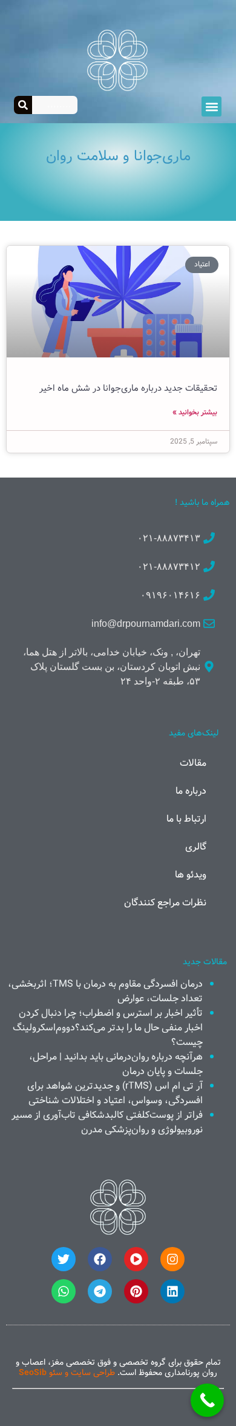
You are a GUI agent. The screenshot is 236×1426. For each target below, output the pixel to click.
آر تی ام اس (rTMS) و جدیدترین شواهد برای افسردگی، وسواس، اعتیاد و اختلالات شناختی (115, 1093)
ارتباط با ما (186, 818)
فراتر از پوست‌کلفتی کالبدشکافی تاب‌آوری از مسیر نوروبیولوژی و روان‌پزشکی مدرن (107, 1122)
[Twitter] (63, 1259)
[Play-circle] (136, 1259)
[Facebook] (100, 1259)
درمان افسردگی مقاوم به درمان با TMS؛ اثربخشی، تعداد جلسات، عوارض (105, 991)
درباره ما (190, 791)
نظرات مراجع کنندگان (165, 902)
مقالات (193, 763)
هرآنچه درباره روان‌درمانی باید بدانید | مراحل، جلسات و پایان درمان (116, 1064)
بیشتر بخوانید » (194, 412)
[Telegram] (100, 1291)
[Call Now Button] (207, 1400)
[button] (211, 106)
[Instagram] (172, 1259)
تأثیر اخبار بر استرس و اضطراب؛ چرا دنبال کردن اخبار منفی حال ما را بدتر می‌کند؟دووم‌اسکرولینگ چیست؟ (108, 1027)
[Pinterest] (136, 1291)
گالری (195, 846)
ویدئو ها (190, 874)
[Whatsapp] (63, 1291)
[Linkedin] (172, 1291)
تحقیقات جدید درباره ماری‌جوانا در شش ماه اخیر (128, 388)
